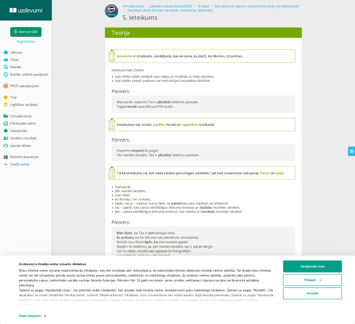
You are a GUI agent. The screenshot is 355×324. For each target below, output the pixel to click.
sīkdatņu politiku (167, 300)
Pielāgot (310, 280)
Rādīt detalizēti (30, 316)
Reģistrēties (26, 41)
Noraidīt (312, 293)
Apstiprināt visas (312, 266)
